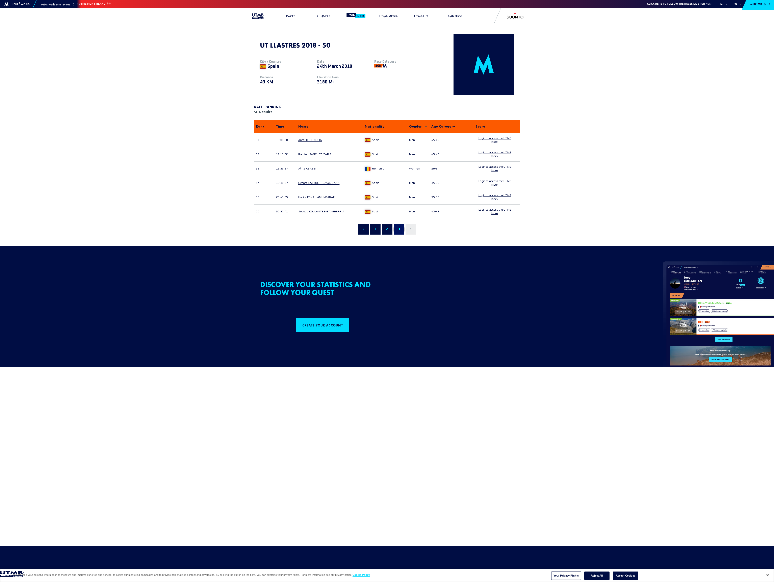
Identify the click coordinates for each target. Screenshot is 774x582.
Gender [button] (415, 126)
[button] (57, 4)
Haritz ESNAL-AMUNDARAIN (317, 197)
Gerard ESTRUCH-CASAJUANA (318, 183)
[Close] (767, 575)
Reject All (597, 575)
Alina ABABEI (307, 168)
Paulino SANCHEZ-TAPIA (315, 154)
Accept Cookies (626, 575)
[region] (387, 575)
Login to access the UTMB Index (495, 140)
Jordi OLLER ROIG (310, 140)
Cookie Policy (361, 574)
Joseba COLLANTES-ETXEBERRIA (321, 211)
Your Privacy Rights (566, 575)
